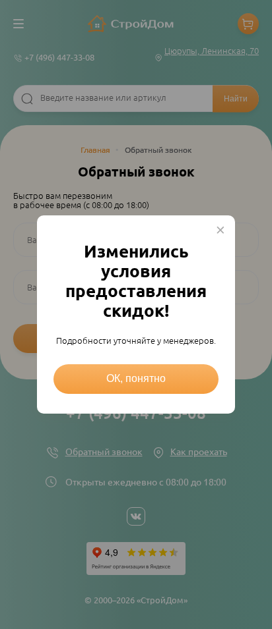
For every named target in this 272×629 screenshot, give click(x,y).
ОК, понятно (136, 378)
